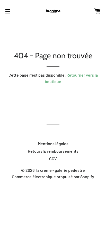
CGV (53, 158)
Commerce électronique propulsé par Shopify (53, 176)
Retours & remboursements (53, 151)
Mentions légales (53, 143)
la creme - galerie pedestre (60, 170)
